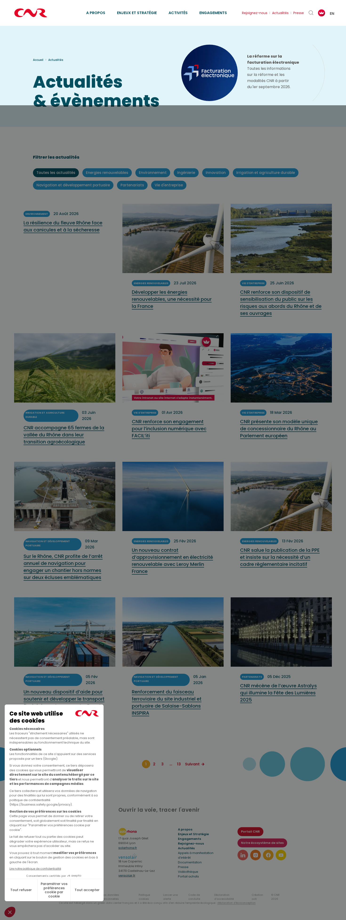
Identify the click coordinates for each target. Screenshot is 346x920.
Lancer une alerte (170, 897)
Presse (298, 13)
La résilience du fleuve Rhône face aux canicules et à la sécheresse (63, 226)
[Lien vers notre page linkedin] (242, 855)
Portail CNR (250, 831)
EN (332, 13)
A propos (95, 13)
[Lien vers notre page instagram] (255, 855)
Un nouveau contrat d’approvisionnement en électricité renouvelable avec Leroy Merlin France (172, 561)
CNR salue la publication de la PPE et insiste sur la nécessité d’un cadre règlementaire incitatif (280, 557)
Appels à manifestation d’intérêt (195, 855)
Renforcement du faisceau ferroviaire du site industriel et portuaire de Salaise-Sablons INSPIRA (166, 702)
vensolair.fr (126, 875)
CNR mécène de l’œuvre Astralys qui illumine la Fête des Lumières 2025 (278, 692)
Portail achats (188, 876)
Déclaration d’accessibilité (224, 897)
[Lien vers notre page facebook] (268, 855)
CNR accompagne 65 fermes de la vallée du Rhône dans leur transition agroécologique (64, 434)
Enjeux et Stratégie (193, 834)
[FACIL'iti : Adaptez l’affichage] (321, 12)
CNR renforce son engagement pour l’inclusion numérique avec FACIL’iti (169, 428)
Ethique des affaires (194, 7)
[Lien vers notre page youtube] (281, 855)
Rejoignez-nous (254, 13)
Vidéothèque (188, 871)
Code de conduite (194, 897)
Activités (178, 13)
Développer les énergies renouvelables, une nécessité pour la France (172, 299)
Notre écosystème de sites (262, 843)
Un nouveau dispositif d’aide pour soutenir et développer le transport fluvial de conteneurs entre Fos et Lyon (64, 702)
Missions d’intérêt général (111, 7)
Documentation (190, 862)
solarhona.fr (127, 848)
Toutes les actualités (55, 172)
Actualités (280, 13)
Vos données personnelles (110, 897)
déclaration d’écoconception (236, 903)
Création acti (257, 897)
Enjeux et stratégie (137, 13)
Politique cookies (144, 897)
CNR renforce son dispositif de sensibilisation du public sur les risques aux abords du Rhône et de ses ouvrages (281, 303)
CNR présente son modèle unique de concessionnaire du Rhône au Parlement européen (279, 428)
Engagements (213, 13)
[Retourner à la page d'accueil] (30, 12)
